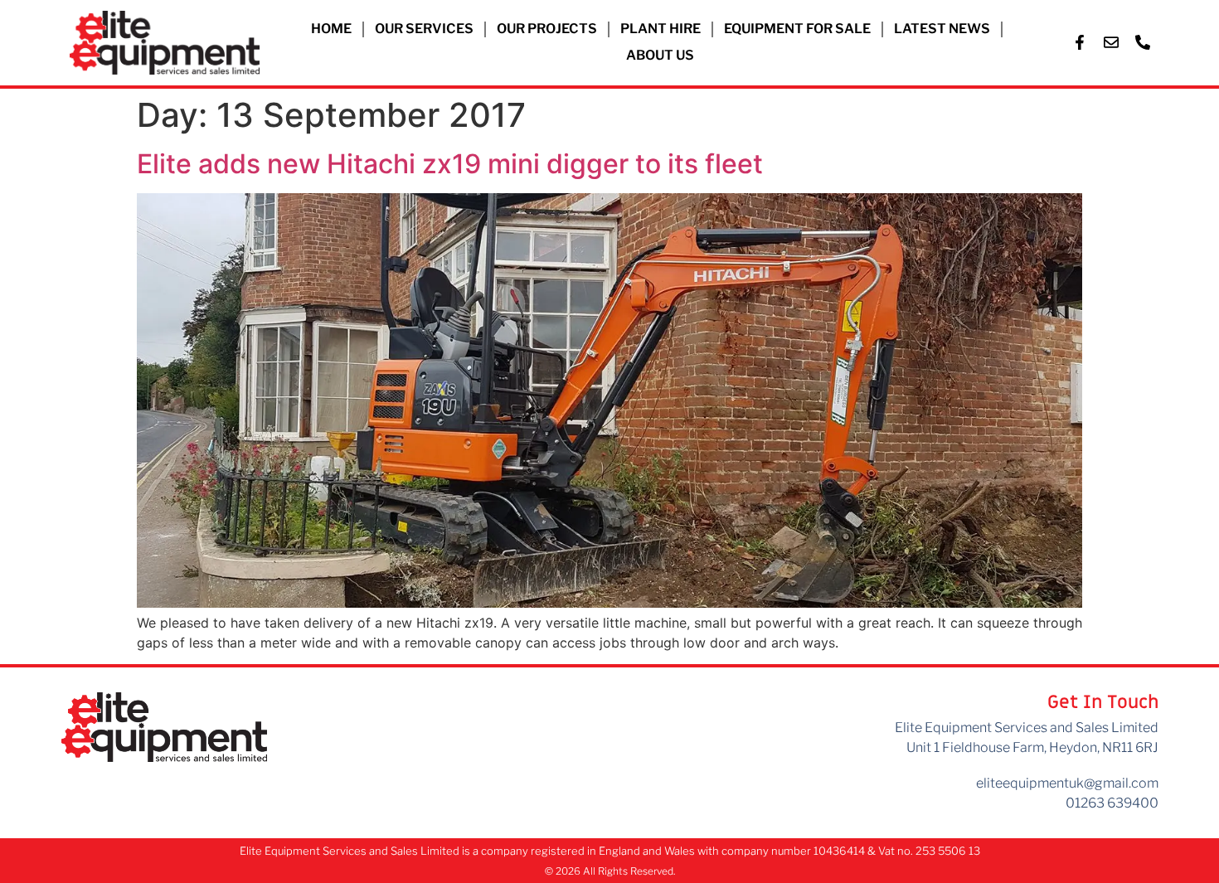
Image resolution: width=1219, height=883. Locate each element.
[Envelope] (1111, 42)
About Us (660, 55)
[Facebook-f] (1079, 42)
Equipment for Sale (797, 28)
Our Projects (547, 28)
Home (331, 28)
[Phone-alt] (1142, 42)
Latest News (942, 28)
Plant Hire (660, 28)
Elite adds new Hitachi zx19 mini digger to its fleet (450, 164)
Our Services (424, 28)
